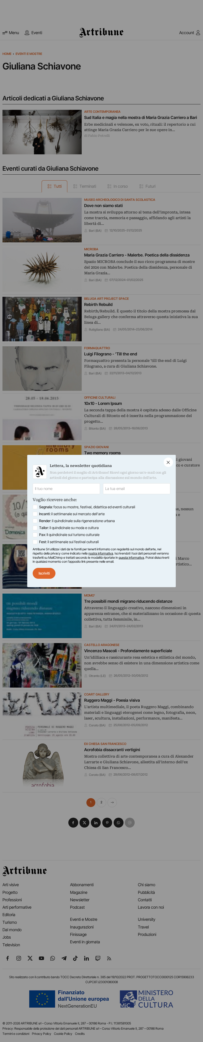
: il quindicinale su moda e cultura (69, 528)
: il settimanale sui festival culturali (69, 542)
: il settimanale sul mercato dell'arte (72, 514)
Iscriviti (44, 573)
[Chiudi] (168, 462)
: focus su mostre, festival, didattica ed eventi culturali (87, 507)
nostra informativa (100, 553)
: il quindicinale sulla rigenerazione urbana (77, 521)
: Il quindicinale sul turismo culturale (69, 535)
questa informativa (131, 557)
